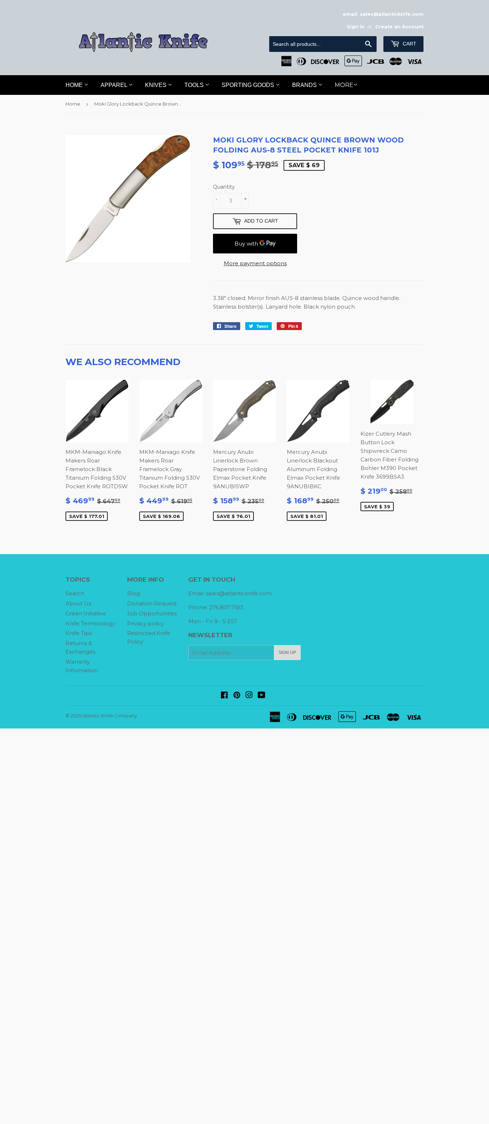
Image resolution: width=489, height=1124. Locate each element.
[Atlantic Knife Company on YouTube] (261, 695)
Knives (156, 85)
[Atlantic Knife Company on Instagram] (249, 695)
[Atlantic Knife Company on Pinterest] (237, 695)
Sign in (355, 26)
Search (75, 593)
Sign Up (287, 652)
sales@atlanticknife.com (239, 593)
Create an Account (399, 26)
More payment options (255, 263)
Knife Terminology (90, 623)
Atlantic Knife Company (110, 715)
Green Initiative (86, 613)
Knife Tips (79, 633)
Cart (408, 44)
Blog (133, 593)
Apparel (115, 85)
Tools (194, 85)
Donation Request (152, 603)
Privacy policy (145, 623)
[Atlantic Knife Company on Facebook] (224, 695)
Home (75, 85)
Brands (305, 85)
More (344, 85)
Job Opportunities (152, 613)
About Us (78, 603)
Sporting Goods (249, 85)
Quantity (224, 187)
